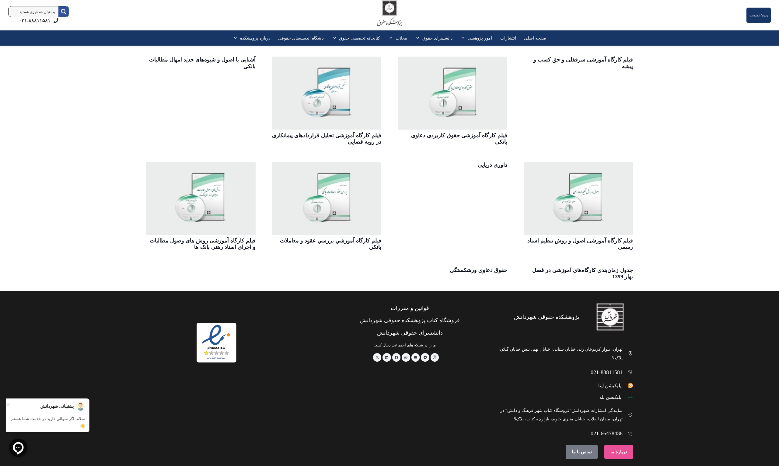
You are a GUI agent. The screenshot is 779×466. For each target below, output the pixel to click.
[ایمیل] (415, 357)
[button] (464, 38)
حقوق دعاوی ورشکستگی (478, 270)
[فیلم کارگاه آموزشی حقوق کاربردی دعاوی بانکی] (452, 93)
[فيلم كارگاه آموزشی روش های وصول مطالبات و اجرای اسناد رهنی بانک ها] (201, 198)
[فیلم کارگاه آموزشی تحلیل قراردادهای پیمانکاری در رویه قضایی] (327, 93)
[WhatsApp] (406, 357)
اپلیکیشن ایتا (610, 385)
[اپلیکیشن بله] (628, 397)
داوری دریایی (492, 165)
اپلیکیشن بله (611, 397)
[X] (377, 357)
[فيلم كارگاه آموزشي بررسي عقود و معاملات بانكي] (327, 198)
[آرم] (389, 16)
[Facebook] (396, 357)
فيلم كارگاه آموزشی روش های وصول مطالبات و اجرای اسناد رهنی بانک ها (203, 244)
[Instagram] (435, 357)
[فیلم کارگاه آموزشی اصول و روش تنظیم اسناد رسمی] (578, 198)
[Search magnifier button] (63, 11)
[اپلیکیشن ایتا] (628, 385)
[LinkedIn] (387, 357)
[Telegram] (425, 357)
